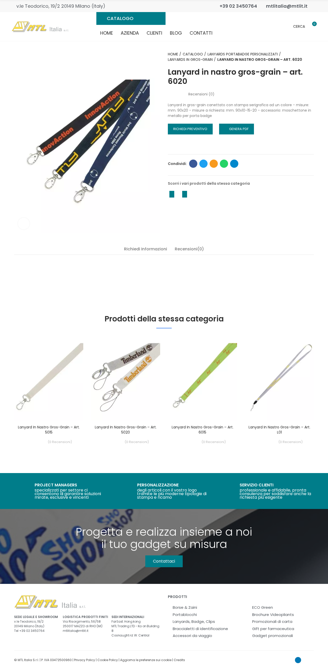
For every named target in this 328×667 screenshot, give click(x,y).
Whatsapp (224, 164)
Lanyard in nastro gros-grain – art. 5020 (126, 430)
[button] (164, 561)
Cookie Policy (107, 660)
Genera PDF (239, 128)
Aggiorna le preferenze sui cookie (145, 660)
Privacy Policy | (85, 660)
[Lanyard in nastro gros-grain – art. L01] (279, 378)
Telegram (234, 164)
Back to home (178, 194)
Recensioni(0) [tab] (189, 249)
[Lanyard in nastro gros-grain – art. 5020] (125, 378)
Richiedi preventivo (190, 128)
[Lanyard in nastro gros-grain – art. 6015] (202, 378)
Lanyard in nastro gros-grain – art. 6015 (202, 430)
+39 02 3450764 (32, 631)
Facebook (193, 164)
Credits (179, 660)
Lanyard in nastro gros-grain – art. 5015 (49, 430)
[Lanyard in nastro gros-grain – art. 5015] (48, 378)
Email (214, 164)
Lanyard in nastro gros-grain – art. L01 (279, 430)
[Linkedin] (298, 660)
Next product (184, 194)
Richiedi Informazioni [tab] (145, 249)
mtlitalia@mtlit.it (75, 631)
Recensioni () (201, 94)
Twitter (203, 164)
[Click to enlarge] (23, 223)
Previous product (172, 194)
